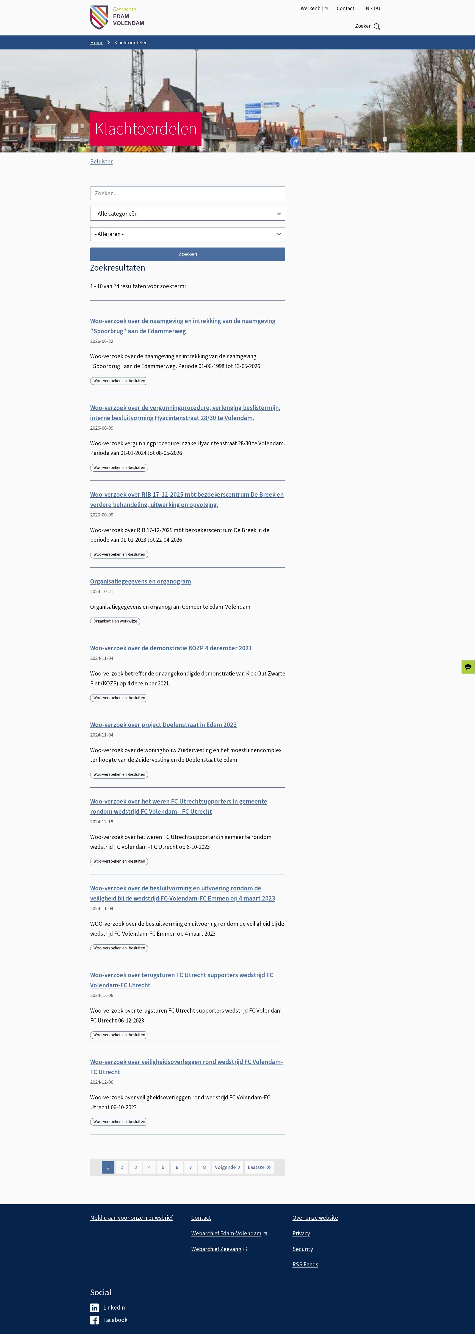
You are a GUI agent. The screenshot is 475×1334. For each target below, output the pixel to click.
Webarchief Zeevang (218, 1249)
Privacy (301, 1233)
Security (302, 1249)
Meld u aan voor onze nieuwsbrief (131, 1218)
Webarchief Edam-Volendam (228, 1233)
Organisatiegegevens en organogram (140, 581)
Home (96, 42)
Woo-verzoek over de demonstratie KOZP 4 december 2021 (171, 648)
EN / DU (371, 8)
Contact (345, 8)
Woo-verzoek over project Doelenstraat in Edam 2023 (163, 724)
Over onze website (315, 1218)
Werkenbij (316, 11)
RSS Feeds (305, 1264)
